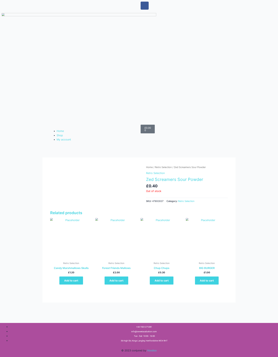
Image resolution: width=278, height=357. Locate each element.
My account (64, 139)
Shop (60, 135)
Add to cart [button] (71, 280)
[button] (93, 127)
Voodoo (152, 350)
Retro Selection (163, 167)
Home (60, 131)
